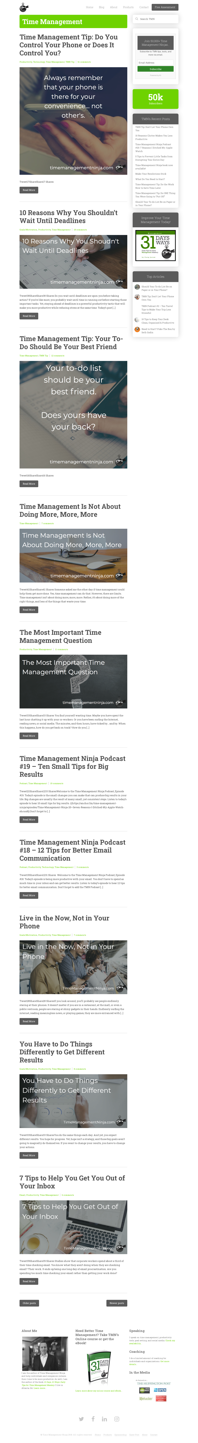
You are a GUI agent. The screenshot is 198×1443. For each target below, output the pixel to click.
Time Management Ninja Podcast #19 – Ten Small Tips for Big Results (73, 766)
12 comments (57, 355)
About (113, 7)
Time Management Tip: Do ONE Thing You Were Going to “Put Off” (155, 195)
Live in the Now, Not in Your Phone (64, 921)
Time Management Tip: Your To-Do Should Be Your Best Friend (71, 342)
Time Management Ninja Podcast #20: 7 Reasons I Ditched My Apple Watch (153, 148)
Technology (39, 61)
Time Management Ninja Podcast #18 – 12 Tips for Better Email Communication (73, 850)
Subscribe (155, 69)
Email (22, 1195)
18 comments (80, 229)
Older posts (29, 1303)
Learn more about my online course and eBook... (98, 1390)
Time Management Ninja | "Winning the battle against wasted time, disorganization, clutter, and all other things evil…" (42, 8)
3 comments (83, 867)
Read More (29, 190)
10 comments (56, 783)
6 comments (68, 1195)
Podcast (23, 783)
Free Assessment (165, 7)
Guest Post (134, 1434)
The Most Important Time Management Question (60, 636)
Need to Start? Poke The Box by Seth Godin (158, 331)
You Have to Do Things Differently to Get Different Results (62, 1051)
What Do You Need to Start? (150, 179)
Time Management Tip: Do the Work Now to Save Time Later (154, 186)
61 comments (84, 61)
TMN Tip (70, 61)
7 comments (47, 523)
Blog (101, 7)
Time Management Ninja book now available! (154, 167)
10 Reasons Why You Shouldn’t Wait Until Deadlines (69, 216)
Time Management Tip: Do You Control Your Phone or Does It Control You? (69, 44)
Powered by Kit (155, 75)
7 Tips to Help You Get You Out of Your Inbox (72, 1181)
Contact (144, 7)
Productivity (26, 61)
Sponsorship (120, 1434)
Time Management (55, 61)
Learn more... (40, 1388)
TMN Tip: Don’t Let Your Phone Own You (154, 129)
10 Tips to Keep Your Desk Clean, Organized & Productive (158, 321)
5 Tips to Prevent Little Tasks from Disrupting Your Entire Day (154, 158)
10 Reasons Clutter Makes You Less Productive (153, 137)
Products (128, 7)
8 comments (80, 1069)
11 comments (61, 649)
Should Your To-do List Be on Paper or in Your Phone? (155, 203)
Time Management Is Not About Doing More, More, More (70, 510)
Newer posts (117, 1303)
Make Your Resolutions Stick (150, 173)
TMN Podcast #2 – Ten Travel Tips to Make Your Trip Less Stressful (157, 309)
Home (89, 7)
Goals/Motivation (28, 229)
